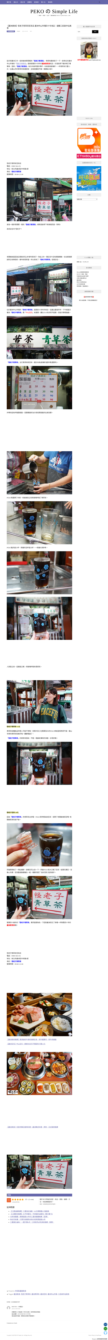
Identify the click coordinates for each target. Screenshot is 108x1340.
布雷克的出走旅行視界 (83, 276)
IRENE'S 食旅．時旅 (82, 274)
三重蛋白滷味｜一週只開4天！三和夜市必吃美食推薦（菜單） (32, 1222)
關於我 (9, 2)
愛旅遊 (36, 2)
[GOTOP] (105, 1333)
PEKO (18, 31)
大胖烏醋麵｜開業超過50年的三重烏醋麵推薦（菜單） (29, 1217)
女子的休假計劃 (81, 284)
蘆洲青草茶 (35, 1294)
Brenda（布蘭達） (18, 1306)
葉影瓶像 (79, 286)
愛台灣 (23, 2)
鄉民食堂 (79, 280)
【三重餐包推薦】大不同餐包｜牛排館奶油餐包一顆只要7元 (31, 1214)
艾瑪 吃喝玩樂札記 (81, 278)
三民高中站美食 (63, 1294)
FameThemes (98, 1335)
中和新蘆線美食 (11, 31)
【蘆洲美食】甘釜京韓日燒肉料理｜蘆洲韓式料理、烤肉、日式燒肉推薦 (32, 1127)
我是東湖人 (86, 286)
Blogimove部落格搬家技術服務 (99, 1339)
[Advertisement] (39, 47)
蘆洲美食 (17, 1294)
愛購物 (29, 2)
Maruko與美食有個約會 (83, 272)
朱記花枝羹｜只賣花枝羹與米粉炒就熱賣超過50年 (27, 1219)
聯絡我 (50, 2)
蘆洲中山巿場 (52, 1294)
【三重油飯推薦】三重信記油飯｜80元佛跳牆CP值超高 (29, 1211)
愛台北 (16, 2)
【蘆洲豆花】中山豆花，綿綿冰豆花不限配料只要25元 (26, 1044)
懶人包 (43, 2)
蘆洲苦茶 (43, 1294)
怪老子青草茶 (21, 64)
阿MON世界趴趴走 (81, 282)
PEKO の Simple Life (54, 11)
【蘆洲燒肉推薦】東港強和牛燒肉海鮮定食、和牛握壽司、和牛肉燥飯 (31, 1039)
